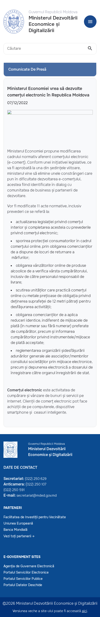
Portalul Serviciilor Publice (23, 579)
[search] (90, 49)
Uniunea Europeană (18, 523)
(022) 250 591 (14, 490)
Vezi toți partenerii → (18, 536)
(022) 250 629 (36, 479)
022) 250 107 (36, 484)
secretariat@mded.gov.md (37, 495)
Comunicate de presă (27, 69)
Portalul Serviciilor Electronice (26, 572)
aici (84, 611)
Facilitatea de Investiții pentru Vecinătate (34, 517)
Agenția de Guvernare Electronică (28, 566)
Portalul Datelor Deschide (22, 585)
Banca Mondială (15, 529)
